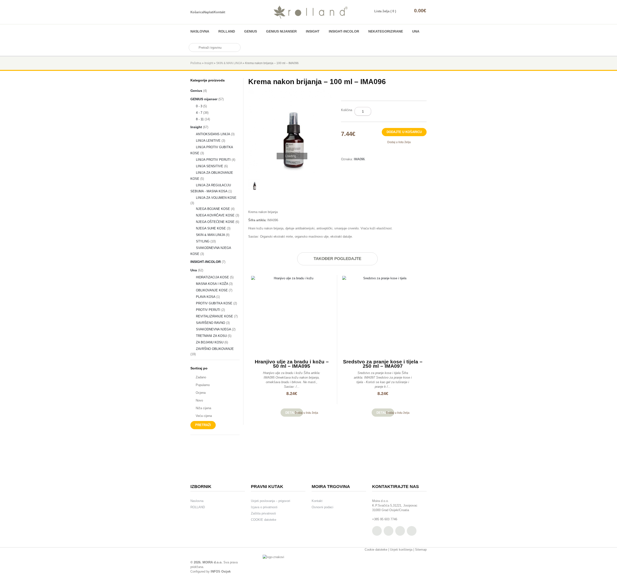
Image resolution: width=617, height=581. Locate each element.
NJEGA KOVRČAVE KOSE (215, 215)
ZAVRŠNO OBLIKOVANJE (215, 349)
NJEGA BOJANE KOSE (213, 209)
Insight (313, 31)
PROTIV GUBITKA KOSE (214, 303)
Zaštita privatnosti (263, 513)
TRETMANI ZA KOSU (211, 336)
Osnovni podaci (322, 507)
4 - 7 (199, 112)
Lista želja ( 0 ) (385, 11)
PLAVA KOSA (205, 297)
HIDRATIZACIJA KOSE (212, 277)
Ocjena (201, 392)
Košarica (196, 12)
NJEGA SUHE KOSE (211, 228)
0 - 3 (199, 106)
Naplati (208, 12)
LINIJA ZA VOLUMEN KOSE (216, 198)
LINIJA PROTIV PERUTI (213, 159)
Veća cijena (204, 416)
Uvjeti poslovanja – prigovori (270, 501)
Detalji (291, 412)
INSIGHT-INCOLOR (344, 31)
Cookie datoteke (376, 549)
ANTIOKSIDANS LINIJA (213, 134)
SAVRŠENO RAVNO (210, 323)
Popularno (203, 385)
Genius (250, 31)
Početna (195, 63)
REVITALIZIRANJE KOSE (214, 316)
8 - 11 (200, 119)
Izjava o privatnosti (264, 507)
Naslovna (199, 31)
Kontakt (219, 12)
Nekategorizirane (385, 31)
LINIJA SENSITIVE (209, 166)
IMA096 (359, 159)
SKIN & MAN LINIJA (229, 63)
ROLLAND (226, 31)
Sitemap (421, 549)
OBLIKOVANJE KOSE (212, 290)
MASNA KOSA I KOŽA (212, 284)
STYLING (202, 241)
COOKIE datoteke (263, 519)
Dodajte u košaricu (404, 132)
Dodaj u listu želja (399, 142)
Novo (199, 400)
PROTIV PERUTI (208, 310)
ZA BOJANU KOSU (209, 342)
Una (415, 31)
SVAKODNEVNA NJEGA (213, 329)
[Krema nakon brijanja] (291, 131)
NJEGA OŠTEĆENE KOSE (215, 222)
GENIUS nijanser (281, 31)
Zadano (201, 377)
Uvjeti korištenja (401, 549)
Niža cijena (203, 408)
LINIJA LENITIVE (208, 140)
